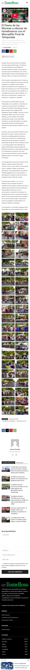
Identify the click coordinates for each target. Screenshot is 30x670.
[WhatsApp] (14, 51)
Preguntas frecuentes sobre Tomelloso (13, 605)
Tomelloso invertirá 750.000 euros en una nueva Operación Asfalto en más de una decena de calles (19, 500)
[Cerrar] (28, 660)
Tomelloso (4, 471)
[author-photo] (15, 447)
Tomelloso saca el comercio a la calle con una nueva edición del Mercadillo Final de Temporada (19, 488)
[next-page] (5, 526)
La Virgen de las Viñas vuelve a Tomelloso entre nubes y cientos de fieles (18, 519)
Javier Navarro (19, 181)
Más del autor (19, 462)
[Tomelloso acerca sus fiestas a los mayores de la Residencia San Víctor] (6, 478)
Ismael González (7, 47)
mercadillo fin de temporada (8, 421)
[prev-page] (3, 526)
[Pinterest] (11, 51)
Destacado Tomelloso (13, 419)
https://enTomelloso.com (15, 451)
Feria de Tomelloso (4, 480)
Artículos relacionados (8, 462)
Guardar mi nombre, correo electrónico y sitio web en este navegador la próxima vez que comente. (15, 565)
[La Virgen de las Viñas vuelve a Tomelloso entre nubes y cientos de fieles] (6, 519)
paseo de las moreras (21, 421)
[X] (7, 51)
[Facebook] (3, 51)
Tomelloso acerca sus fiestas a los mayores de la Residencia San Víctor (19, 478)
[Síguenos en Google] (8, 59)
